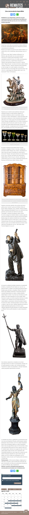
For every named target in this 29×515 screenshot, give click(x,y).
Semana (14, 489)
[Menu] (26, 511)
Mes (10, 489)
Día (19, 489)
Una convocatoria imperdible (14, 11)
